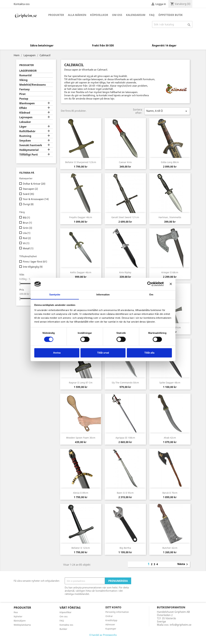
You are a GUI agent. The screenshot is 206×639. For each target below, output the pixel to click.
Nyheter (18, 616)
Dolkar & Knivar (34, 183)
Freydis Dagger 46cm (80, 217)
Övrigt (28, 204)
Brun (27, 222)
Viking (23, 80)
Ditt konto (113, 607)
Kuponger (110, 628)
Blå (26, 217)
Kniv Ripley (125, 272)
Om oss (117, 15)
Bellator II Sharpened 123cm (80, 162)
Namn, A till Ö (167, 111)
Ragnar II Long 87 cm (80, 382)
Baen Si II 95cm (125, 492)
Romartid (25, 75)
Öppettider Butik (170, 15)
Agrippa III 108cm (125, 437)
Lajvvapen (26, 117)
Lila (26, 233)
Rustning (25, 136)
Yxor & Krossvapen (36, 199)
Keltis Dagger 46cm (80, 272)
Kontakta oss (22, 4)
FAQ (151, 15)
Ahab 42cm (170, 437)
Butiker (63, 628)
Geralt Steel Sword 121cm (125, 217)
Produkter (56, 15)
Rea (16, 612)
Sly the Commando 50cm (125, 382)
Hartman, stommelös (170, 217)
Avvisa (57, 352)
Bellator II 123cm (80, 547)
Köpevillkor (99, 15)
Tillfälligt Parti (28, 154)
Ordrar (109, 616)
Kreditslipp (111, 620)
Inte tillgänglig (32, 266)
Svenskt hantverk (30, 145)
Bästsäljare (20, 620)
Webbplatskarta (22, 624)
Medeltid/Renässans (32, 84)
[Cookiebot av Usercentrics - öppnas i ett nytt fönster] (150, 284)
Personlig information (117, 611)
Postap (23, 98)
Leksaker (25, 122)
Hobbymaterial (29, 150)
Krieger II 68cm (169, 272)
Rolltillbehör (27, 131)
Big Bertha (125, 547)
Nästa (183, 564)
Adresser (110, 624)
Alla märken (77, 15)
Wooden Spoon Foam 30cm (80, 437)
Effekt (23, 108)
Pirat (22, 94)
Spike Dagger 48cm (169, 382)
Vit (26, 243)
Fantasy (24, 89)
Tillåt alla (149, 352)
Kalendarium (135, 15)
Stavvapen (30, 188)
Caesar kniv (125, 162)
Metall (28, 248)
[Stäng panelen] (171, 284)
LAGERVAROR (28, 70)
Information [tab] (103, 294)
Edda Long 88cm (170, 162)
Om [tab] (151, 294)
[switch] (84, 339)
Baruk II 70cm (169, 492)
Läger (23, 126)
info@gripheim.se (180, 624)
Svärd (28, 193)
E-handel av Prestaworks (103, 634)
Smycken (25, 140)
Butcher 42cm (169, 547)
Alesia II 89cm (80, 492)
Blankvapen (27, 103)
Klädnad (24, 112)
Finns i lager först (35, 261)
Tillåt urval (103, 352)
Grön (27, 227)
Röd (27, 238)
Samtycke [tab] (54, 294)
